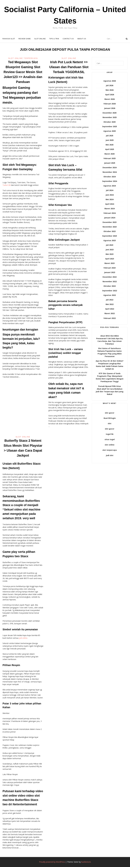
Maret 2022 (109, 313)
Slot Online (40, 39)
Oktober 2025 (109, 122)
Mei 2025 (109, 144)
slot (109, 423)
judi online (23, 638)
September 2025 (109, 126)
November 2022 (110, 281)
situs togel (110, 439)
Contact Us (68, 39)
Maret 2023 (109, 263)
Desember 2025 (110, 113)
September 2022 (109, 290)
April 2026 (109, 94)
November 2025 (110, 117)
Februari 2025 (110, 158)
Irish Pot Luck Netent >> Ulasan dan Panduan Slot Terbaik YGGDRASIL (68, 67)
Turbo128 (7, 185)
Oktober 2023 (109, 231)
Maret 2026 (109, 99)
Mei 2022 (109, 304)
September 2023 (109, 236)
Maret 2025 (109, 154)
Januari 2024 (109, 217)
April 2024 (109, 204)
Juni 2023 (110, 249)
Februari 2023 (110, 268)
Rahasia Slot (9, 39)
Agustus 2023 (109, 240)
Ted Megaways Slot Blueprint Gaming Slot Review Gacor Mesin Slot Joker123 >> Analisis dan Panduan (23, 72)
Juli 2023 (109, 245)
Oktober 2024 (109, 176)
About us (81, 39)
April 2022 (109, 309)
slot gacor (109, 413)
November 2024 (110, 172)
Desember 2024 (110, 167)
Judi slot (109, 455)
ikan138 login (110, 418)
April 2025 (109, 149)
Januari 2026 (109, 108)
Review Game (25, 39)
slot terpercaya (109, 450)
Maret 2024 (109, 208)
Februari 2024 (110, 213)
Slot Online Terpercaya (23, 58)
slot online (109, 445)
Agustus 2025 (109, 131)
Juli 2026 (109, 85)
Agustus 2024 (109, 186)
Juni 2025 (110, 140)
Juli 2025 (109, 135)
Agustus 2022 (109, 295)
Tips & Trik (54, 39)
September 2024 (109, 181)
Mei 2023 (109, 254)
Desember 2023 (110, 222)
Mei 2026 (109, 90)
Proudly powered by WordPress (52, 862)
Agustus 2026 (109, 81)
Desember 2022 (110, 277)
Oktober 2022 (109, 286)
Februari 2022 (110, 318)
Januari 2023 (109, 272)
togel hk (109, 434)
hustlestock (86, 862)
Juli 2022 (109, 299)
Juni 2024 (110, 195)
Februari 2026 (110, 103)
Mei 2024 (109, 199)
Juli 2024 (109, 190)
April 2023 (109, 258)
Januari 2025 (109, 163)
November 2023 (110, 227)
